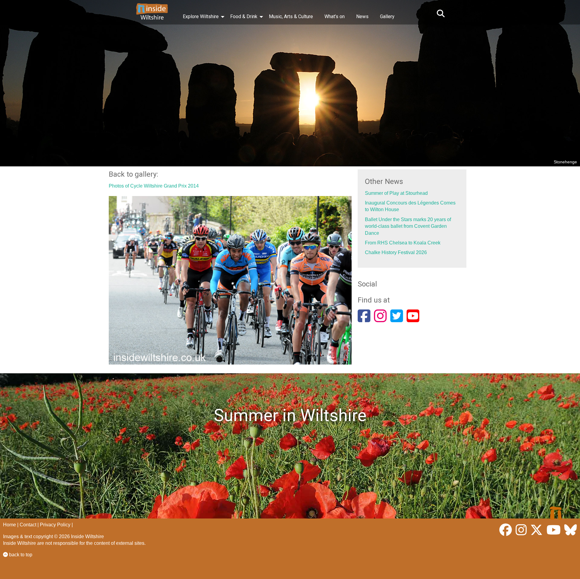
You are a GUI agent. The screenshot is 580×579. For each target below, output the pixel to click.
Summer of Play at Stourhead (396, 193)
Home (9, 524)
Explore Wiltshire (201, 16)
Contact (28, 524)
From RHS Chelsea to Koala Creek (402, 242)
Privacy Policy (55, 524)
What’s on (334, 16)
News (362, 16)
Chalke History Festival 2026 (396, 252)
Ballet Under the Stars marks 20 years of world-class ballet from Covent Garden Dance (408, 226)
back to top (20, 554)
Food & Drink (243, 16)
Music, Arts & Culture (291, 16)
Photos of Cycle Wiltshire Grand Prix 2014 (154, 185)
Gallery (387, 16)
